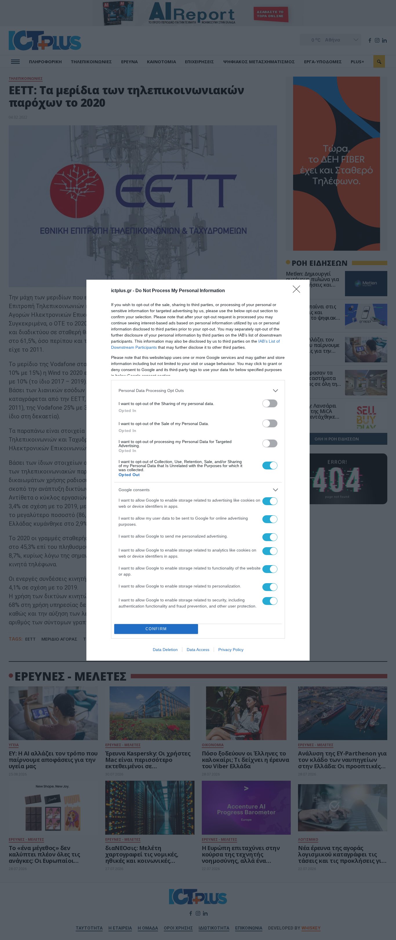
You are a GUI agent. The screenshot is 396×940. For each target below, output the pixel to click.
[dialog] (198, 470)
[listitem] (198, 391)
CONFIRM (156, 629)
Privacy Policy (231, 649)
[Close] (298, 291)
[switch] (269, 403)
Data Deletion (165, 649)
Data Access (198, 649)
